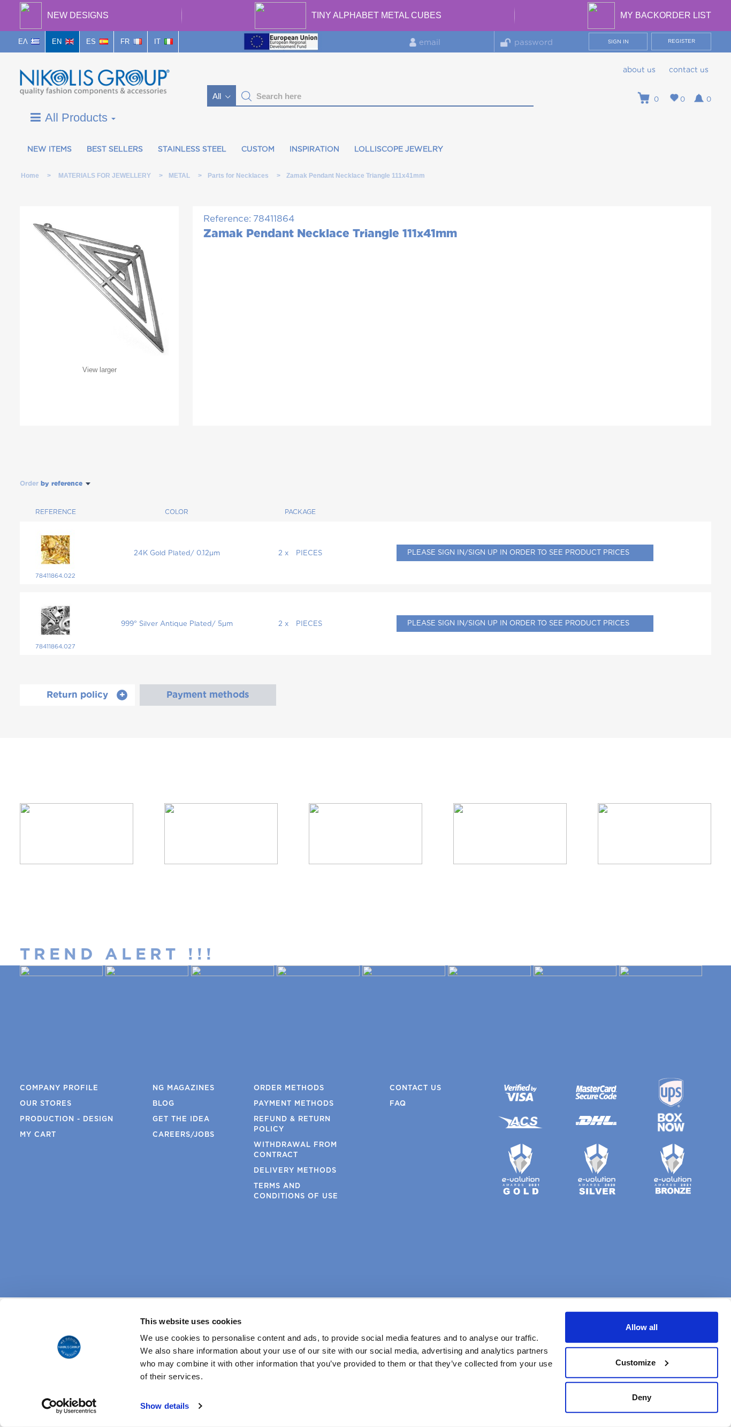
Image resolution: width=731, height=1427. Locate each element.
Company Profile (59, 1088)
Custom (258, 149)
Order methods (289, 1088)
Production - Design (66, 1119)
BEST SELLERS (115, 149)
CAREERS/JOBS (184, 1134)
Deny (641, 1397)
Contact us (689, 70)
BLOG (163, 1103)
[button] (246, 96)
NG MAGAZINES (184, 1088)
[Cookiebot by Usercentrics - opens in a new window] (69, 1406)
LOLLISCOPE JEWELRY (398, 149)
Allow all (642, 1327)
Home (30, 175)
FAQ (398, 1103)
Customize (635, 1361)
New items (49, 149)
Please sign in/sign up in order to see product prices (518, 552)
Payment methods (294, 1103)
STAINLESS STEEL (192, 149)
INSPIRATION (314, 149)
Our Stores (46, 1103)
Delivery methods (295, 1170)
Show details (164, 1405)
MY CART (38, 1134)
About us (639, 70)
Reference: (227, 218)
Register (681, 41)
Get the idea (181, 1119)
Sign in (618, 41)
